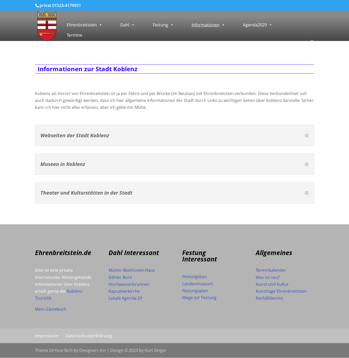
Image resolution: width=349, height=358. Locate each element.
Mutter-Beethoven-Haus (132, 270)
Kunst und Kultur (272, 284)
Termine (74, 35)
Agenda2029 (255, 25)
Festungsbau (194, 276)
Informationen (205, 25)
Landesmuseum (197, 284)
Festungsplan (195, 290)
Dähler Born (120, 277)
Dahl (124, 25)
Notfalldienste (269, 298)
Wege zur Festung (199, 297)
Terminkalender (271, 270)
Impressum (47, 336)
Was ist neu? (268, 277)
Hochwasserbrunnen (129, 284)
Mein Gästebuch (50, 309)
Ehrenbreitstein (82, 25)
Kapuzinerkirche (124, 291)
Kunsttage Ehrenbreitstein (281, 291)
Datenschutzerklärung (88, 336)
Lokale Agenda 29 (125, 298)
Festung (160, 25)
